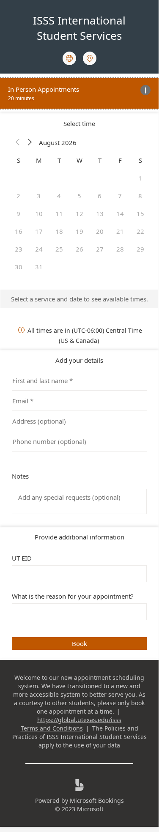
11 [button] (59, 213)
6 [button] (99, 196)
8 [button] (140, 196)
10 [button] (39, 213)
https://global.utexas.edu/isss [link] (79, 720)
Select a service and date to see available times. (79, 299)
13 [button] (100, 213)
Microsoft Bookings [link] (97, 800)
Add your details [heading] (79, 360)
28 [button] (120, 249)
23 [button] (18, 249)
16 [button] (18, 231)
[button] (18, 142)
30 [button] (18, 267)
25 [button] (59, 249)
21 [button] (120, 231)
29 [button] (140, 249)
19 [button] (79, 231)
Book (79, 643)
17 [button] (39, 231)
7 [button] (120, 196)
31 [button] (39, 267)
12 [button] (79, 213)
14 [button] (120, 213)
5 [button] (79, 196)
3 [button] (39, 196)
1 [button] (140, 178)
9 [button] (18, 213)
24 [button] (39, 249)
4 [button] (59, 196)
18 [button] (59, 231)
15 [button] (140, 213)
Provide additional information (79, 537)
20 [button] (100, 231)
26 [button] (79, 249)
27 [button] (100, 249)
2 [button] (18, 196)
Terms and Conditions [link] (52, 728)
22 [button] (140, 231)
